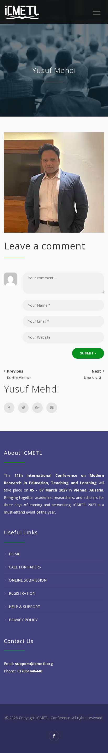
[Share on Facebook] (9, 407)
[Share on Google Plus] (37, 407)
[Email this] (51, 407)
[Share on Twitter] (23, 407)
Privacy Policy (23, 619)
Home (14, 553)
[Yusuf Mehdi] (54, 182)
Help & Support (24, 606)
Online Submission (28, 580)
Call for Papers (25, 566)
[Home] (22, 12)
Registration (22, 593)
